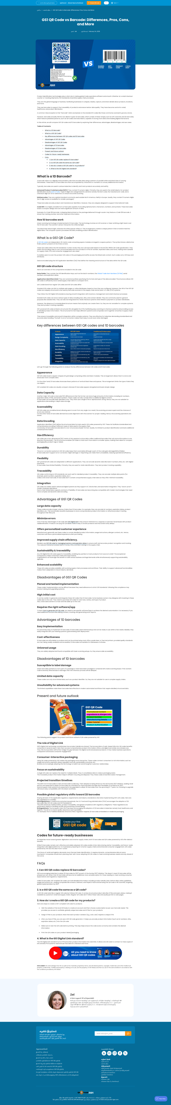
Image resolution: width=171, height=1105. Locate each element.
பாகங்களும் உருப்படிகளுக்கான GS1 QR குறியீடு (50, 1069)
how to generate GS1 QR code (53, 611)
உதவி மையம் (105, 1062)
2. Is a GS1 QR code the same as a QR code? (64, 163)
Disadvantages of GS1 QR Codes (56, 142)
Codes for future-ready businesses (57, 154)
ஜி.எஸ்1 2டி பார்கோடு (42, 1052)
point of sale (55, 192)
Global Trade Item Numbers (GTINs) (110, 273)
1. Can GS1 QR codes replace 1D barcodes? (64, 160)
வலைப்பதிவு (46, 10)
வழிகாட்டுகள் (105, 1059)
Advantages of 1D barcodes (54, 145)
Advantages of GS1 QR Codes (55, 139)
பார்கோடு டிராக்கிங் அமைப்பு (44, 1055)
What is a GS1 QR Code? (53, 133)
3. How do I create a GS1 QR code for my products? (67, 166)
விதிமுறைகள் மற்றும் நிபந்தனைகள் (111, 1068)
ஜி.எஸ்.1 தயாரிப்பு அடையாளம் (44, 1058)
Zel (76, 31)
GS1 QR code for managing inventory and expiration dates (66, 543)
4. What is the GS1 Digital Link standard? (63, 169)
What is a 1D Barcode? (52, 130)
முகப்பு (39, 10)
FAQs (47, 157)
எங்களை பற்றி (105, 1079)
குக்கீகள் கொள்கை (107, 1075)
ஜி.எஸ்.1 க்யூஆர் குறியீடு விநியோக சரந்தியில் (49, 1064)
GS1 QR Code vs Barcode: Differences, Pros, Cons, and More (73, 10)
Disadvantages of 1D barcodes (55, 148)
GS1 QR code (42, 242)
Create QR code (94, 3)
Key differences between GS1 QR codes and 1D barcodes (64, 136)
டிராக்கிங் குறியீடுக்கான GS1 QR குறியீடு (48, 1061)
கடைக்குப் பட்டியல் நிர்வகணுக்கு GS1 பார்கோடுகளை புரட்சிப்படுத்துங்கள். (57, 1075)
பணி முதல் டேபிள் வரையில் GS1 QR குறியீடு (49, 1066)
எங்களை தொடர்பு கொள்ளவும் (110, 1081)
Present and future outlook (54, 151)
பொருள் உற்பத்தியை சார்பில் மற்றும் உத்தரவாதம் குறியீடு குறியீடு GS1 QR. (57, 1072)
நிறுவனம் (104, 1077)
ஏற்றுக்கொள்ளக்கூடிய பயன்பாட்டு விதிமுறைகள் (115, 1070)
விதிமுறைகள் (105, 1066)
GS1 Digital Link (73, 522)
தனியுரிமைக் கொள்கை (108, 1073)
